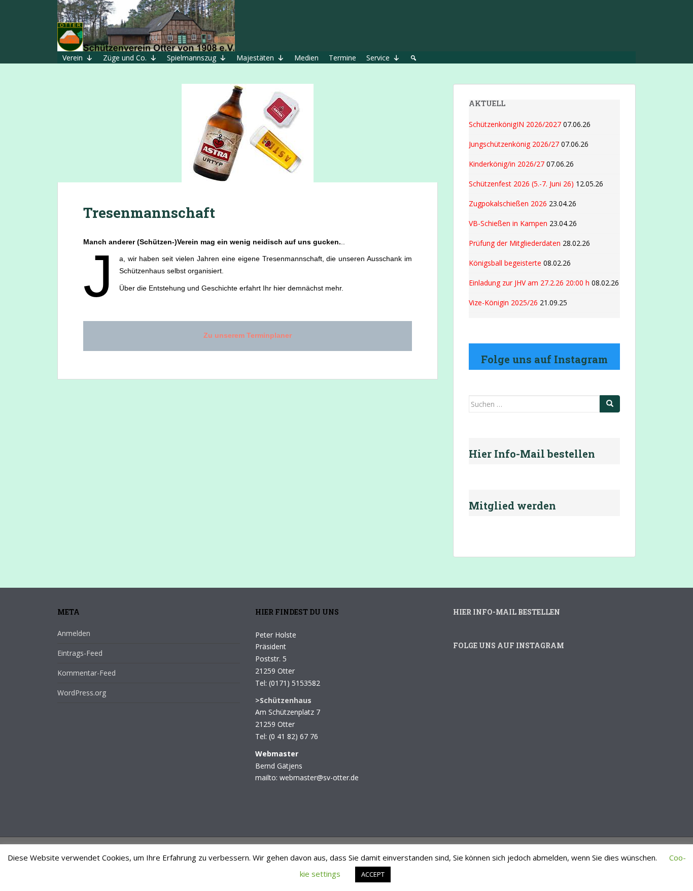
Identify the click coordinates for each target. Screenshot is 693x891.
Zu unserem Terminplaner (247, 335)
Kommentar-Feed (86, 673)
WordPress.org (81, 692)
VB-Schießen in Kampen (508, 223)
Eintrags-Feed (79, 653)
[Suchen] (610, 403)
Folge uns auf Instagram (508, 645)
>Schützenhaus (283, 700)
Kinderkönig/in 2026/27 (506, 164)
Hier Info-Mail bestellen (506, 612)
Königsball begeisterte (505, 263)
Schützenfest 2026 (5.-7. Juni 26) (521, 183)
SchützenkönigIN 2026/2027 (515, 124)
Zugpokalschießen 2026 (508, 203)
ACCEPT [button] (373, 874)
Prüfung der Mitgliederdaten (515, 243)
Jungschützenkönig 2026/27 (514, 144)
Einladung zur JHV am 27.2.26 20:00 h (529, 283)
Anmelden (73, 633)
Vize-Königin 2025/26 (503, 302)
